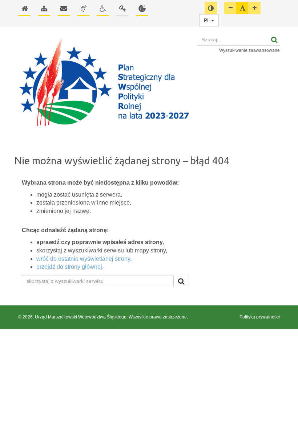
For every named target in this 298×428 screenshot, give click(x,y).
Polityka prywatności (259, 317)
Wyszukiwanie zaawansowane (249, 50)
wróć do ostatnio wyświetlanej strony (83, 259)
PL (207, 20)
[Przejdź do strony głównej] (104, 83)
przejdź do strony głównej (69, 267)
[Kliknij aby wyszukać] (181, 281)
